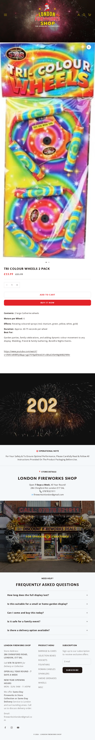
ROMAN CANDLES (46, 669)
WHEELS (42, 682)
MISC (40, 687)
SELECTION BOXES (47, 655)
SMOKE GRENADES (47, 678)
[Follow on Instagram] (11, 727)
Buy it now (48, 302)
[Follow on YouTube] (18, 727)
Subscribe (72, 670)
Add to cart (47, 295)
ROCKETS (42, 660)
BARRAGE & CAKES (47, 651)
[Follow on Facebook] (5, 727)
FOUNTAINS (44, 664)
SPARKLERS (43, 673)
